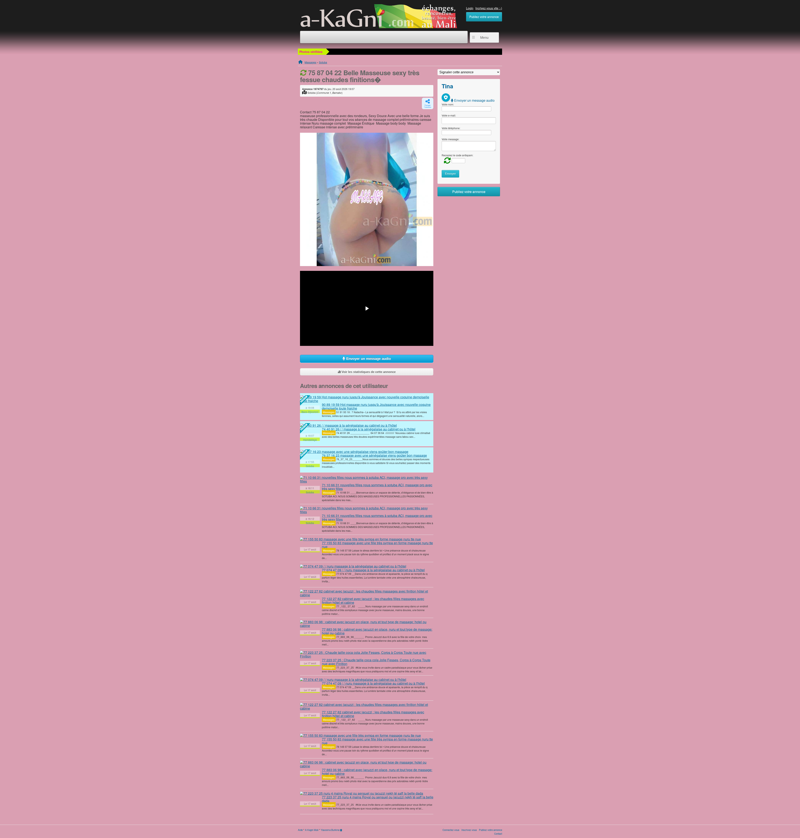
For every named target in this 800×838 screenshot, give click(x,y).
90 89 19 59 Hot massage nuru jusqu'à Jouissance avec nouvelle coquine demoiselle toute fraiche (376, 406)
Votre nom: (448, 104)
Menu (484, 37)
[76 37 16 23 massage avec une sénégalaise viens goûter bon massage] (354, 451)
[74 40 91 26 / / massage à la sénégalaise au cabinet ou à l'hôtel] (348, 425)
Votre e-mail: (449, 115)
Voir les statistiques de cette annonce (368, 372)
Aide (300, 830)
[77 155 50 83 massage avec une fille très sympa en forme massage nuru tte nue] (360, 539)
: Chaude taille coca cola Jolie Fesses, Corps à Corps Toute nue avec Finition (376, 662)
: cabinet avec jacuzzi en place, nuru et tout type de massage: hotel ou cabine (377, 631)
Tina (447, 86)
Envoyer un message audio (368, 359)
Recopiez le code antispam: (457, 155)
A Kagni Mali (312, 830)
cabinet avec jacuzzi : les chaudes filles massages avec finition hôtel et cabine (373, 600)
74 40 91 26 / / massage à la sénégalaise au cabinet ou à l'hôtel (368, 429)
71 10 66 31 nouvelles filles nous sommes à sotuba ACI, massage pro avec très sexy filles (377, 487)
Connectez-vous (450, 830)
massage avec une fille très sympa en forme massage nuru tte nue (377, 544)
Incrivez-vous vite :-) (488, 8)
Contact (498, 833)
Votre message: (450, 139)
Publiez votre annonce (484, 17)
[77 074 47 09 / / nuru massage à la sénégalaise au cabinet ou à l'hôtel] (353, 566)
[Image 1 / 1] (366, 199)
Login (469, 8)
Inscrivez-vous (469, 830)
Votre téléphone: (451, 128)
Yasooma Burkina (330, 830)
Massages (310, 62)
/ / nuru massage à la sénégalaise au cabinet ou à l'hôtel (373, 570)
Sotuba (323, 62)
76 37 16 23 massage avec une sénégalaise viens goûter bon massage (374, 455)
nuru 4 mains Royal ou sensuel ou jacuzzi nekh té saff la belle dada (377, 799)
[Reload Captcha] (446, 160)
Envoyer (450, 173)
